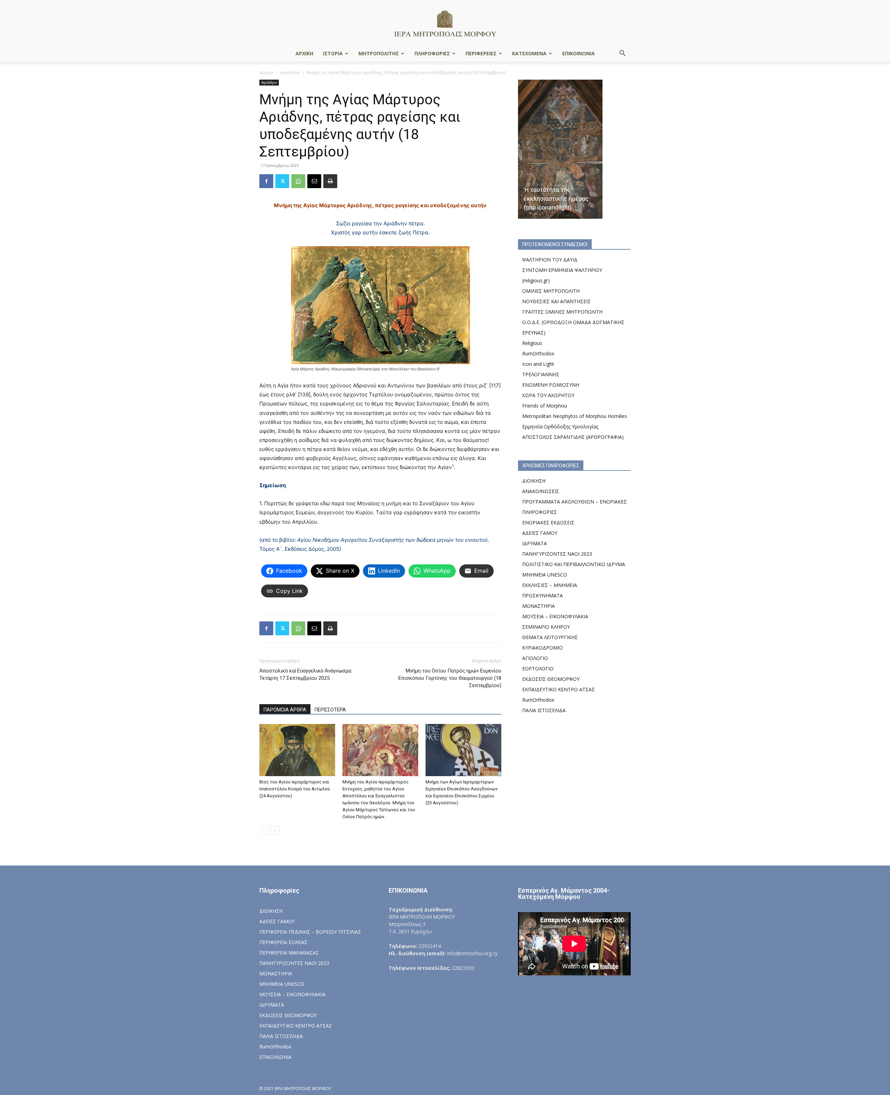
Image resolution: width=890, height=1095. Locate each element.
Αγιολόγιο (290, 72)
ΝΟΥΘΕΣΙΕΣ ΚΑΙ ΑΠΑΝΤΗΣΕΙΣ (556, 301)
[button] (622, 54)
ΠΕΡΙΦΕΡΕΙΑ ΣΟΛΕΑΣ (283, 942)
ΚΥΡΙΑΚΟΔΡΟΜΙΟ (542, 647)
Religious (532, 343)
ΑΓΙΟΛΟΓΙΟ (535, 658)
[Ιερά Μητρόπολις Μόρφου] (445, 23)
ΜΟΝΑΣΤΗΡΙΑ (538, 606)
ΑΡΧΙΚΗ (304, 53)
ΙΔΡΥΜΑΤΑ (534, 543)
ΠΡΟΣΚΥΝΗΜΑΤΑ (542, 595)
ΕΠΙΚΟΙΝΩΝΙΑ (578, 53)
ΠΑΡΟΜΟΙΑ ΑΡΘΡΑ (285, 709)
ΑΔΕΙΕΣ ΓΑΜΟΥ (539, 533)
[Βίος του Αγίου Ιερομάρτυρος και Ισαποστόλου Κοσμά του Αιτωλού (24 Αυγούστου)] (297, 750)
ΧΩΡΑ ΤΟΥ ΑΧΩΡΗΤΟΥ (548, 395)
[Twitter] (282, 181)
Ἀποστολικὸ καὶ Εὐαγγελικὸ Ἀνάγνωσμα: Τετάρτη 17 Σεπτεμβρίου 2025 (305, 674)
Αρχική (266, 72)
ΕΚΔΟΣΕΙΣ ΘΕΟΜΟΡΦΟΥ (551, 679)
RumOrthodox (538, 353)
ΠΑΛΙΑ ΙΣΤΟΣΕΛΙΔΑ (544, 710)
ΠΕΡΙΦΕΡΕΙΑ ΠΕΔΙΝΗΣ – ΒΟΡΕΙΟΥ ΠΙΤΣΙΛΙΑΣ (310, 931)
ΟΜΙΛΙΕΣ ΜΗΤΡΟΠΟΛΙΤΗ (551, 291)
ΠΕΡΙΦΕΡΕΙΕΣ (481, 53)
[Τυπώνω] (330, 181)
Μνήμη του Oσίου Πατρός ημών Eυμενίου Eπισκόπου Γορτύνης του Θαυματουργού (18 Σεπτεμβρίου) (449, 678)
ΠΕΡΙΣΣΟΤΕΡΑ (330, 709)
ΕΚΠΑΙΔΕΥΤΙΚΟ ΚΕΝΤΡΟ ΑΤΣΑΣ (558, 689)
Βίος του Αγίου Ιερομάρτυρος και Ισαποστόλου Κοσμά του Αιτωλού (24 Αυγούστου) (294, 788)
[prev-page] (263, 830)
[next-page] (274, 830)
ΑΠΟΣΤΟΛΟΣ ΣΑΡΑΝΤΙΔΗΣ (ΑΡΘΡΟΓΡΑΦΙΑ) (573, 437)
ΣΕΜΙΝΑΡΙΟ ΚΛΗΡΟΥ (546, 626)
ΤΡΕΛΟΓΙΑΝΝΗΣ (540, 374)
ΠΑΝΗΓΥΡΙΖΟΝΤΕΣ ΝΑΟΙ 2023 (557, 553)
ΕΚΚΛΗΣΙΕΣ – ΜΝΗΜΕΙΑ (549, 585)
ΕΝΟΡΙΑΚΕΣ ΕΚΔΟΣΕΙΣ (548, 522)
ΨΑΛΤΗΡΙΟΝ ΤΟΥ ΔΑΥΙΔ (549, 259)
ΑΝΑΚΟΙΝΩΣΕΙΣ (540, 491)
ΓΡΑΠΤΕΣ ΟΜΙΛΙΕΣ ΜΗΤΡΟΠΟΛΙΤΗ (562, 311)
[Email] (314, 181)
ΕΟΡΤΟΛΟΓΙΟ (537, 668)
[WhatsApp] (298, 181)
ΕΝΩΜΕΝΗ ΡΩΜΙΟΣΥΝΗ (550, 384)
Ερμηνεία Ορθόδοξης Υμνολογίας (560, 426)
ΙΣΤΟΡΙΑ (333, 53)
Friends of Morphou (544, 405)
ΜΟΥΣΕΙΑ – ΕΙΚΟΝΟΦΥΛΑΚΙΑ (555, 616)
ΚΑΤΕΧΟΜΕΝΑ (529, 53)
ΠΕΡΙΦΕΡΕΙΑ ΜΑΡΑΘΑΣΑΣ (289, 952)
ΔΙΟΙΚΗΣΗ (533, 480)
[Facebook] (266, 181)
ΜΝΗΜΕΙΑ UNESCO (544, 574)
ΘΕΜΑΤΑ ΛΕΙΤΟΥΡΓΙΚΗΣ (550, 637)
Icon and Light (538, 364)
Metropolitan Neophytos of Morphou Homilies (574, 416)
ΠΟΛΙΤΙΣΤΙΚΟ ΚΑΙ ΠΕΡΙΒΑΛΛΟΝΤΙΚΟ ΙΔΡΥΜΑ (573, 564)
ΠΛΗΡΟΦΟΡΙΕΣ (432, 53)
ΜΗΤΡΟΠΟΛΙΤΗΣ (378, 53)
